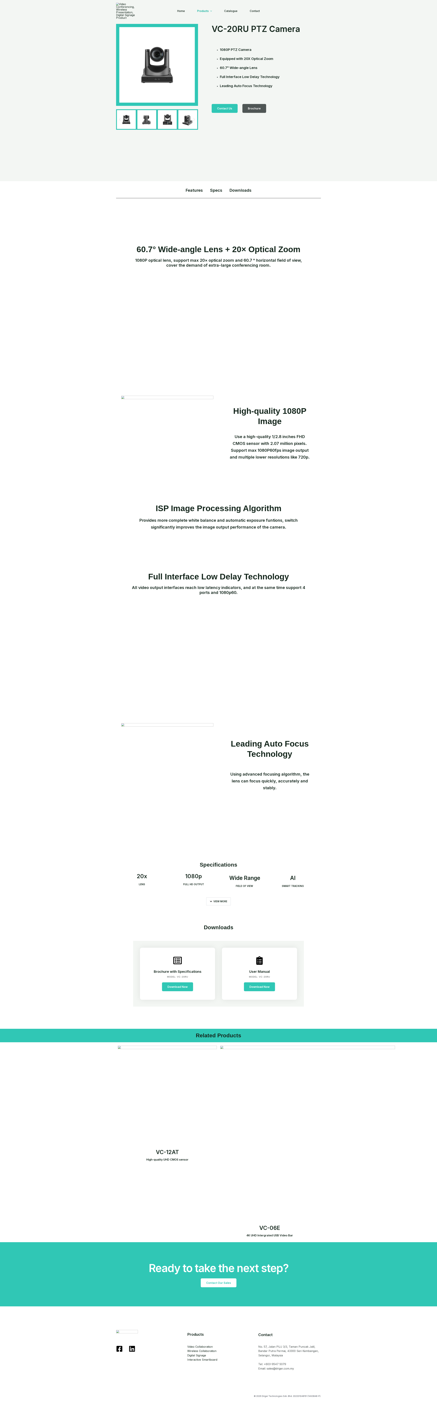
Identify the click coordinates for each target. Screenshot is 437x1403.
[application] (210, 10)
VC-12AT (167, 1155)
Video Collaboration (200, 1346)
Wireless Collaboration (201, 1351)
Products (203, 11)
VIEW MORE (220, 901)
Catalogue (230, 11)
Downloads (240, 190)
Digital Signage (196, 1355)
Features (194, 190)
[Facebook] (119, 1348)
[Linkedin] (132, 1348)
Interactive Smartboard (202, 1359)
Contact (255, 11)
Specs (216, 190)
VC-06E (269, 1231)
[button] (120, 119)
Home (181, 11)
